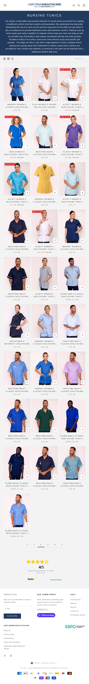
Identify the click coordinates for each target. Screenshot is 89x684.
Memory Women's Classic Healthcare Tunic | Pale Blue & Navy (44, 342)
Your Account (75, 599)
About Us (7, 630)
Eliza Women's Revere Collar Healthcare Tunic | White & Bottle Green (44, 106)
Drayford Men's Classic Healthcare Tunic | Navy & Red (17, 248)
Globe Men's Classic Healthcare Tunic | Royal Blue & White (72, 437)
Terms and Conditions (12, 642)
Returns (73, 607)
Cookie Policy (9, 638)
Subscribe (12, 616)
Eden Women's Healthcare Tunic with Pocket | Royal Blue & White (17, 153)
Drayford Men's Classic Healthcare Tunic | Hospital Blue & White (17, 390)
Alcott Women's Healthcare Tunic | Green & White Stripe (72, 200)
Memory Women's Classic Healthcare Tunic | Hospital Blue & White (17, 106)
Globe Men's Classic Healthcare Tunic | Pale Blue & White (72, 295)
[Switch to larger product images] (4, 59)
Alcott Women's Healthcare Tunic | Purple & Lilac (72, 153)
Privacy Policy (9, 634)
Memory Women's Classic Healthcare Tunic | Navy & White (72, 248)
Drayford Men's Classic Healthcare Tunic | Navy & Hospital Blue (44, 484)
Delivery (73, 603)
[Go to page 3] (61, 544)
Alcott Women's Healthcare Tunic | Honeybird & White (17, 200)
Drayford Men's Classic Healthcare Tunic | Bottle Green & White (44, 437)
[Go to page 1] (27, 544)
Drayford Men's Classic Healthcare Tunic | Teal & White (72, 484)
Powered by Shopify (59, 668)
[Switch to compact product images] (12, 59)
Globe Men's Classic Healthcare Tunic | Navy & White (17, 484)
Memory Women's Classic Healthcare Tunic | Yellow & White (44, 200)
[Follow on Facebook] (5, 656)
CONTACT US (42, 609)
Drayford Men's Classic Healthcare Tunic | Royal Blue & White (16, 437)
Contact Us (74, 611)
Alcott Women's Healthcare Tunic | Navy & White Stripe (44, 295)
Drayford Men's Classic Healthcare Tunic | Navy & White (17, 295)
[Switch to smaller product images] (8, 59)
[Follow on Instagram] (11, 656)
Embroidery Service (77, 615)
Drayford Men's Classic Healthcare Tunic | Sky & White (72, 342)
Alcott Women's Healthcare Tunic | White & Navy (72, 106)
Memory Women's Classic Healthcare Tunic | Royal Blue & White (44, 390)
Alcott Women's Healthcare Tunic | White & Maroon (44, 248)
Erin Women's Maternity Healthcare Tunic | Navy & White (17, 342)
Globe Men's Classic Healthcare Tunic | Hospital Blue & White (17, 532)
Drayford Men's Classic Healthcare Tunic (44, 153)
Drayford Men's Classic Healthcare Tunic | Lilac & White (72, 390)
